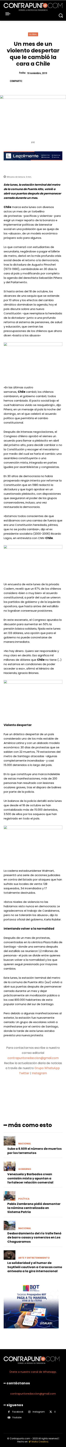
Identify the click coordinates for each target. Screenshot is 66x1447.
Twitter (24, 1073)
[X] (35, 81)
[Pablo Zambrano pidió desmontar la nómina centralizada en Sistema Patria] (9, 1195)
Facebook (17, 1411)
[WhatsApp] (52, 81)
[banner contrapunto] (33, 163)
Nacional (24, 1144)
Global (33, 34)
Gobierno (24, 1169)
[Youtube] (9, 1417)
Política (24, 1199)
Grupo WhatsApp (47, 1068)
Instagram (39, 1073)
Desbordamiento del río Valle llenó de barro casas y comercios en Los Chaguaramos (34, 1237)
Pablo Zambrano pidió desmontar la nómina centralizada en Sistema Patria (33, 1208)
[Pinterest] (44, 81)
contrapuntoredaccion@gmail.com (33, 1058)
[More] (52, 1087)
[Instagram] (29, 1412)
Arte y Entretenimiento (34, 1258)
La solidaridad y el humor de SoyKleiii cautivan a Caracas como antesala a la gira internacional (34, 1267)
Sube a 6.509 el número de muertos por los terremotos (34, 1151)
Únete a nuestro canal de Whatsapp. (33, 1372)
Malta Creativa (40, 1441)
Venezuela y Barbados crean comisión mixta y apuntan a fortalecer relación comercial (30, 1178)
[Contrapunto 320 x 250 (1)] (31, 1331)
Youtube (16, 1417)
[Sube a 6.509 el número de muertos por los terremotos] (9, 1141)
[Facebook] (27, 81)
